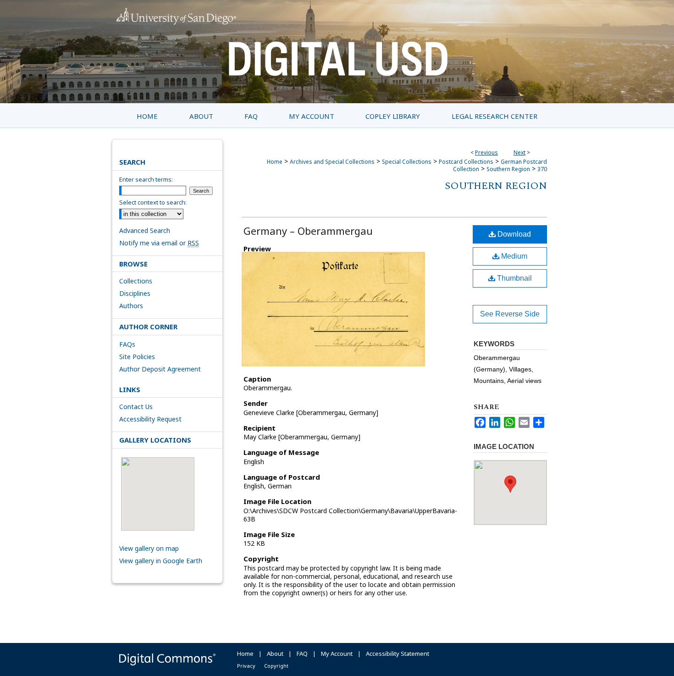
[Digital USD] (337, 52)
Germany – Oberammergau (308, 231)
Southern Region (508, 169)
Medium (513, 256)
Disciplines (134, 293)
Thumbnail (513, 278)
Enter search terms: (146, 179)
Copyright (276, 665)
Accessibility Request (150, 419)
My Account (337, 653)
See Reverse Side (510, 314)
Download (513, 234)
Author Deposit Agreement (160, 369)
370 (542, 169)
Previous (486, 152)
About (275, 653)
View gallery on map (149, 548)
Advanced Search (144, 230)
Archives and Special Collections (332, 162)
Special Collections (406, 162)
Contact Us (136, 406)
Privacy (246, 665)
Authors (131, 305)
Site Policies (137, 356)
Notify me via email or (159, 242)
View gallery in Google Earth (160, 560)
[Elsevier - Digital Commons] (167, 659)
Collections (135, 281)
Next (519, 152)
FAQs (127, 344)
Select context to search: (153, 202)
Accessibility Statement (397, 653)
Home (274, 162)
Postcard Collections (466, 162)
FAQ (302, 653)
